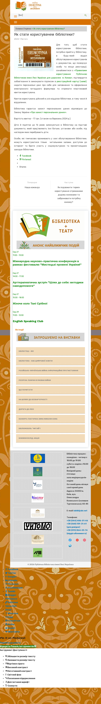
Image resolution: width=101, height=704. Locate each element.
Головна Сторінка (23, 29)
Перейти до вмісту (10, 643)
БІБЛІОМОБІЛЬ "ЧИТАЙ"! (30, 428)
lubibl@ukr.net (80, 511)
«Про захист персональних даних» (48, 112)
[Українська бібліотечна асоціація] (37, 490)
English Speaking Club (28, 321)
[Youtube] (76, 542)
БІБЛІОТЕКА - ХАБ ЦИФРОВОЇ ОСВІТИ (35, 361)
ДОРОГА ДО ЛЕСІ (26, 409)
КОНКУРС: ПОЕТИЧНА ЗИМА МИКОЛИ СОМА (38, 419)
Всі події (19, 330)
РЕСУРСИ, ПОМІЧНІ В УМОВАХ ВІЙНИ (35, 380)
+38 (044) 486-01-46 (77, 521)
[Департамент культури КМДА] (37, 464)
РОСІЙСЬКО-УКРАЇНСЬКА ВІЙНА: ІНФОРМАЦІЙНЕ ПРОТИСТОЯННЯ (48, 371)
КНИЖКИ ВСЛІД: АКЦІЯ (29, 438)
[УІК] (37, 558)
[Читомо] (37, 532)
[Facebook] (69, 542)
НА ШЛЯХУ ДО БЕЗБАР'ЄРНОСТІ (33, 399)
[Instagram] (83, 542)
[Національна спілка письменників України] (37, 503)
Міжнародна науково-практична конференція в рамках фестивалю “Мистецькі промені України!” (47, 263)
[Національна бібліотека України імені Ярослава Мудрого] (37, 545)
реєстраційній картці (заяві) (71, 81)
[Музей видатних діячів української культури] (37, 518)
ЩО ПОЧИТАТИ (25, 390)
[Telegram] (68, 547)
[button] (18, 646)
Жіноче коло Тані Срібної (30, 303)
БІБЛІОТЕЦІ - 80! (26, 351)
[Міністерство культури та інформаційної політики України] (37, 477)
